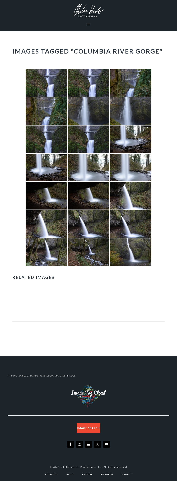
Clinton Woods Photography (88, 10)
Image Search (88, 428)
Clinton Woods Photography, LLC (81, 467)
